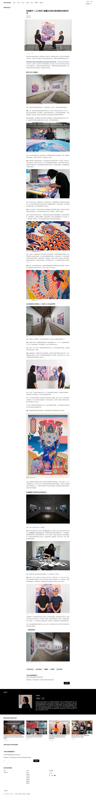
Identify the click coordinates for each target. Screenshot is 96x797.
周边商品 (28, 774)
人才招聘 (51, 770)
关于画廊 (28, 777)
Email (27, 683)
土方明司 (52, 669)
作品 (43, 698)
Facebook (49, 775)
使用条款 (24, 793)
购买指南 (20, 793)
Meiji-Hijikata (39, 669)
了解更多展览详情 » (31, 629)
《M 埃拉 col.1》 (34, 299)
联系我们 (41, 2)
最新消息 (28, 779)
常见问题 (16, 793)
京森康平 (46, 669)
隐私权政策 (28, 793)
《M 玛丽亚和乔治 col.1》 (36, 251)
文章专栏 (27, 2)
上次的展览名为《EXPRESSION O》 (36, 532)
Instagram (52, 775)
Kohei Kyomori (30, 669)
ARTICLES (7, 7)
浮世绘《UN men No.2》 (31, 477)
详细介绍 (38, 698)
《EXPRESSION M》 (46, 530)
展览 (4, 770)
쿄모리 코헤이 (59, 669)
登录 (91, 1)
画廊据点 (36, 2)
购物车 (88, 1)
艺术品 (27, 772)
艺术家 (18, 2)
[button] (88, 4)
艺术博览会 (6, 772)
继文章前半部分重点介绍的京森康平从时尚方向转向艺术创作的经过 (41, 61)
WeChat (55, 775)
